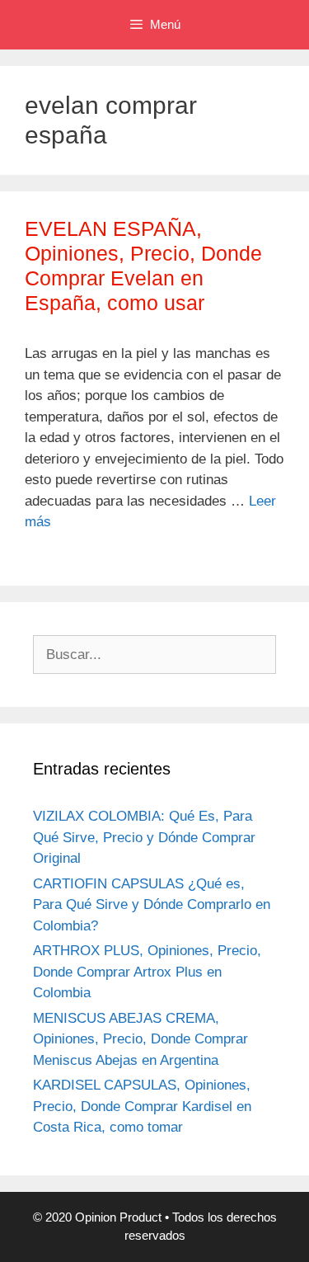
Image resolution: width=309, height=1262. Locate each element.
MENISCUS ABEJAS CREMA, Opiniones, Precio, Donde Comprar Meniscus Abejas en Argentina (140, 1039)
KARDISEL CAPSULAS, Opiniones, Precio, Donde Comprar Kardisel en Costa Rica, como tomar (142, 1106)
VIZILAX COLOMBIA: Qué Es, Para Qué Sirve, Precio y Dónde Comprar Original (144, 837)
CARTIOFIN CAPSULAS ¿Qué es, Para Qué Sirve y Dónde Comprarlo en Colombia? (151, 905)
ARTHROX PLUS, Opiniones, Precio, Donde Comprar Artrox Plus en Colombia (147, 972)
